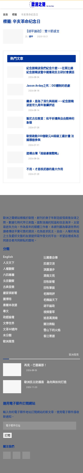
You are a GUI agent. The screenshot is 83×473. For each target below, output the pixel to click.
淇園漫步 (49, 269)
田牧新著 (49, 281)
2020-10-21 (42, 36)
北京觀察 (8, 280)
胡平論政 (49, 305)
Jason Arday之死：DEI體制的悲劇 (48, 85)
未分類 (7, 335)
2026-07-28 (33, 128)
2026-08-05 (31, 370)
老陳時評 (49, 293)
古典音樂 (8, 286)
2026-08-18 (33, 91)
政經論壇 (8, 317)
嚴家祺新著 (10, 293)
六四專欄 (8, 274)
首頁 (5, 14)
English (8, 256)
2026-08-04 (33, 77)
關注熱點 (49, 324)
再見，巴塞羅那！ (35, 365)
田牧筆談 (49, 287)
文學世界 (8, 323)
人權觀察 (8, 268)
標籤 (14, 14)
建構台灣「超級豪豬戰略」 (43, 153)
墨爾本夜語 (10, 305)
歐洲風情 (8, 341)
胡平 (31, 36)
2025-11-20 (31, 387)
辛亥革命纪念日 (29, 14)
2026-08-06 (33, 159)
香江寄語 (49, 336)
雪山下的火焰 (52, 330)
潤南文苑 (49, 275)
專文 (6, 311)
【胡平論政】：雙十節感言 (42, 31)
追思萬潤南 (51, 317)
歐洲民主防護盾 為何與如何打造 (45, 382)
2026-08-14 (33, 110)
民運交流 (49, 263)
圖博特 (7, 299)
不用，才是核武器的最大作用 (44, 169)
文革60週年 (10, 329)
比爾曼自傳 (51, 257)
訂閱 (7, 435)
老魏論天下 (51, 299)
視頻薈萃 (49, 311)
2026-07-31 (33, 145)
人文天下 (8, 262)
